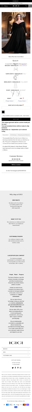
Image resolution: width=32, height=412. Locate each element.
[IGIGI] (16, 5)
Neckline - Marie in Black (16, 65)
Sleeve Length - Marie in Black (16, 73)
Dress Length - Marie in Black (15, 82)
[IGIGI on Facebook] (15, 368)
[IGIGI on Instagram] (20, 368)
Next (19, 10)
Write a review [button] (16, 164)
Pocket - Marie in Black (15, 90)
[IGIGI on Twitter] (13, 368)
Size (21, 98)
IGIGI (12, 401)
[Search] (26, 6)
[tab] (6, 134)
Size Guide (26, 115)
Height (9, 98)
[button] (16, 64)
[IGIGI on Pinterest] (18, 368)
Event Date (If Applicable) (15, 105)
